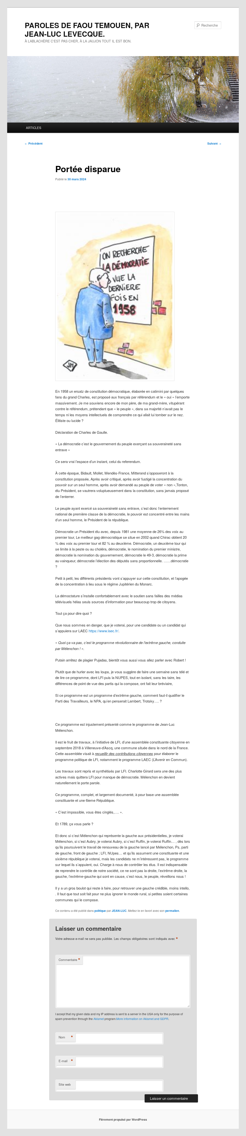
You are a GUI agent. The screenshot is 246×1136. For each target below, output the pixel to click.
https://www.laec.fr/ (103, 630)
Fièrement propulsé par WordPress (123, 1119)
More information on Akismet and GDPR (142, 1019)
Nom (66, 1037)
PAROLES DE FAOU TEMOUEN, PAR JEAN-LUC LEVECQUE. (87, 29)
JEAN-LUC (119, 910)
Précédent (34, 143)
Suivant (214, 143)
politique (100, 910)
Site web (65, 1084)
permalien (172, 910)
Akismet (98, 1019)
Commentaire (69, 960)
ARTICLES (33, 127)
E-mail (66, 1061)
